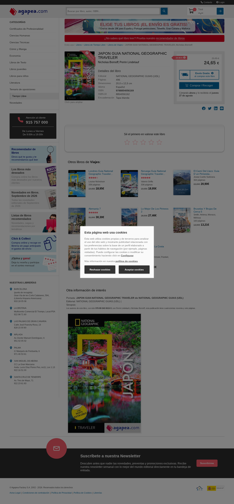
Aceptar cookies (134, 269)
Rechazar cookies (100, 269)
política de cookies (126, 261)
